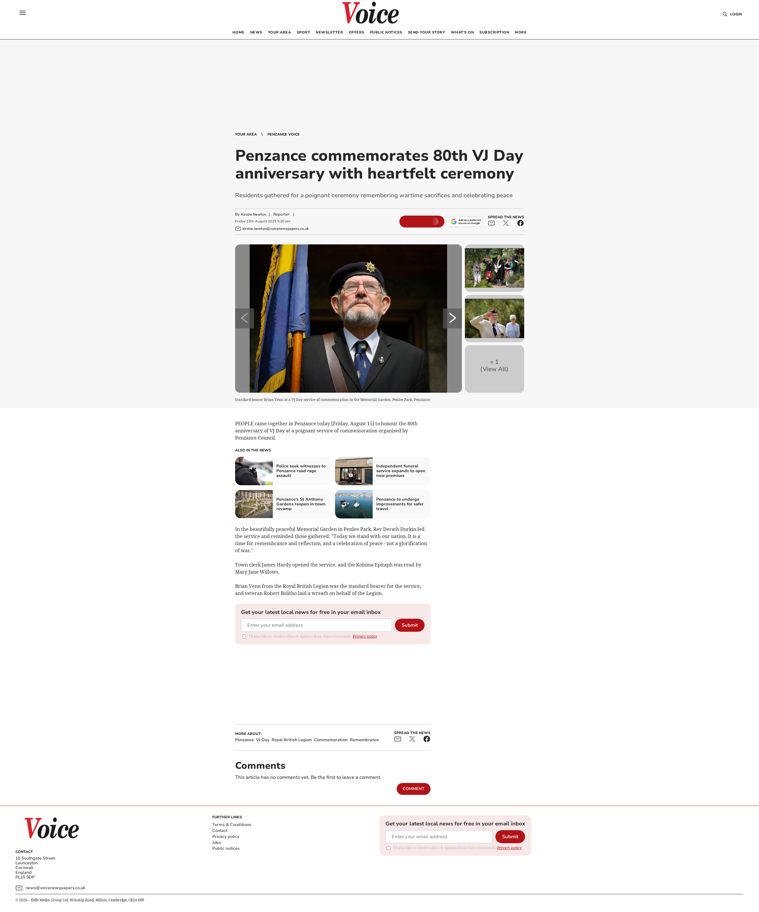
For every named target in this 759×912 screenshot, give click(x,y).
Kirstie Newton (253, 214)
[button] (22, 13)
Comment (414, 789)
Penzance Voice (283, 134)
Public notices (226, 848)
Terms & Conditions (231, 824)
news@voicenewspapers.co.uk (55, 888)
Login (736, 14)
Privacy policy (225, 836)
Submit (410, 625)
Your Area (246, 134)
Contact (219, 830)
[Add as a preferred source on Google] (466, 221)
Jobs (216, 842)
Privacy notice (365, 636)
